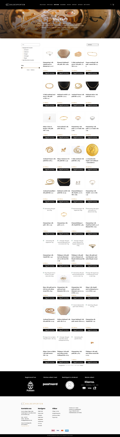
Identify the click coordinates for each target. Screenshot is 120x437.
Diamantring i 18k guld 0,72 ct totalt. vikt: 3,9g (92, 128)
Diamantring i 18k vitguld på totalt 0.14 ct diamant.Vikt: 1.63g (92, 224)
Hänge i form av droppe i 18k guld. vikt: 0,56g (48, 128)
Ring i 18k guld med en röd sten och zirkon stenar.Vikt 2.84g (49, 289)
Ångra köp (54, 417)
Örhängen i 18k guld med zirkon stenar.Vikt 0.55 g (92, 353)
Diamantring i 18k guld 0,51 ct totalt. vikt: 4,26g (78, 128)
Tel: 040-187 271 (25, 426)
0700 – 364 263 (25, 419)
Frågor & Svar (55, 411)
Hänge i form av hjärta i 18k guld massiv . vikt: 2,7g (49, 353)
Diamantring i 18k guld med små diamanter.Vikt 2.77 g (63, 289)
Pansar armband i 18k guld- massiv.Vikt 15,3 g (92, 64)
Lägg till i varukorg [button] (49, 73)
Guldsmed (40, 421)
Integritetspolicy (56, 413)
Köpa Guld (40, 413)
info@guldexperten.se (26, 420)
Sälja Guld (40, 411)
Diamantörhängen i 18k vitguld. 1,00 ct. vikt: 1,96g (77, 192)
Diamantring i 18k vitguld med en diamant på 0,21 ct (48, 64)
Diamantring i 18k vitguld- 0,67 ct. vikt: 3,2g (92, 192)
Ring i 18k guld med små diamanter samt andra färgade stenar (92, 257)
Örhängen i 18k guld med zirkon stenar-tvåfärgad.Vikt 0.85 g (63, 353)
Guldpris (40, 415)
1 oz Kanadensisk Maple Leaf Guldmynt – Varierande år (92, 160)
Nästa (81, 365)
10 (78, 365)
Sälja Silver (40, 417)
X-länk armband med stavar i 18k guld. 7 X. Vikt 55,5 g (78, 64)
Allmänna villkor (56, 415)
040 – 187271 (24, 417)
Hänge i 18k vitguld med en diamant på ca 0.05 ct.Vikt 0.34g (92, 289)
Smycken (40, 419)
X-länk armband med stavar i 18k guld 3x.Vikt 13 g (49, 96)
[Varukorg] (113, 4)
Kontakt (40, 425)
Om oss (40, 423)
